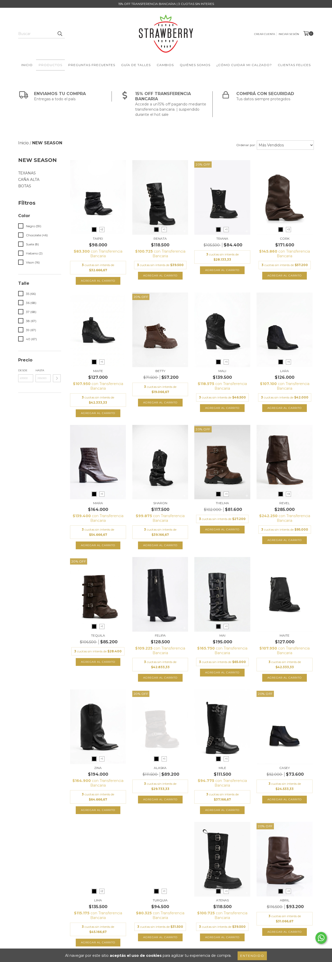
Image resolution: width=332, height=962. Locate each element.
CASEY (284, 768)
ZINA (98, 768)
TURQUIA (160, 900)
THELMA (222, 503)
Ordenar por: (246, 145)
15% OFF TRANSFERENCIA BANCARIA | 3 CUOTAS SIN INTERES (166, 4)
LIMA (98, 900)
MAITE (98, 371)
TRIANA (222, 238)
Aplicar (57, 378)
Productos (50, 65)
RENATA (160, 238)
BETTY (160, 371)
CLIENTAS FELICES (294, 65)
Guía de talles (136, 65)
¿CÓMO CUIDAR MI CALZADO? (244, 65)
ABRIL (284, 900)
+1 (164, 229)
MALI (222, 371)
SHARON (160, 503)
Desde (22, 370)
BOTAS (24, 186)
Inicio (27, 65)
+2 (101, 229)
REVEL (284, 503)
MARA (98, 503)
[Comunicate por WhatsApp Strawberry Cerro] (321, 938)
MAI (222, 635)
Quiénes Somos (195, 65)
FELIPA (160, 635)
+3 (288, 229)
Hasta (40, 370)
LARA (284, 371)
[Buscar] (59, 33)
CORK (284, 238)
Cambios (165, 65)
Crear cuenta (264, 34)
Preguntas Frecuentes (91, 65)
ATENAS (222, 900)
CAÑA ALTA (28, 179)
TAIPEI (98, 238)
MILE (222, 768)
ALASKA (160, 768)
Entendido (252, 956)
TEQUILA (98, 635)
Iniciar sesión (289, 34)
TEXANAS (27, 173)
